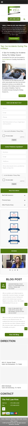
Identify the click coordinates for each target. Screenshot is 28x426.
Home (2, 419)
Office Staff (19, 419)
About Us (7, 419)
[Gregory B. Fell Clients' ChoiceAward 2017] (14, 232)
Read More (22, 95)
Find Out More (14, 38)
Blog (11, 421)
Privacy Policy (20, 131)
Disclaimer (13, 131)
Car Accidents (6, 59)
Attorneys (13, 419)
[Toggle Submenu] (24, 195)
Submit (14, 140)
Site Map (17, 424)
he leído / (12, 175)
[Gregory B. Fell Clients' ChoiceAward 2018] (14, 220)
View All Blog (14, 334)
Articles (25, 419)
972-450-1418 (15, 19)
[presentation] (13, 136)
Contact (16, 421)
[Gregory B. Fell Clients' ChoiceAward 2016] (14, 243)
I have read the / (13, 131)
